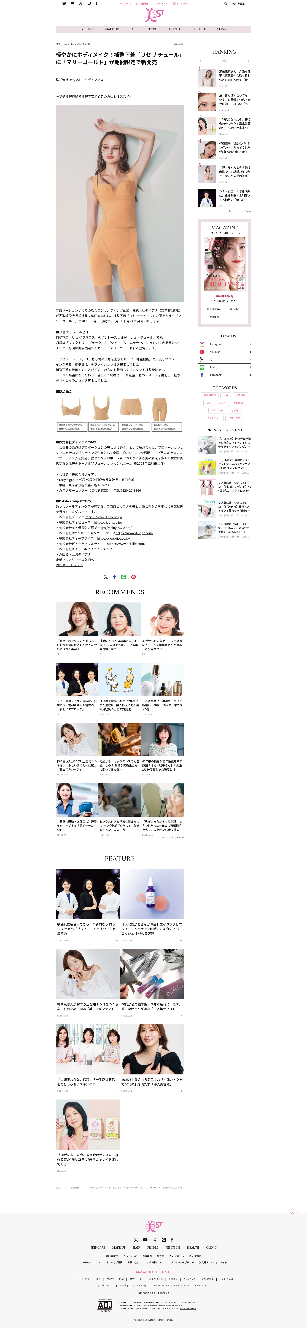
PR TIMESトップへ (69, 565)
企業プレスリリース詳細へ (75, 559)
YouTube (215, 351)
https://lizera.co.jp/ (108, 522)
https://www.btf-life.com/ (126, 543)
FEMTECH (176, 29)
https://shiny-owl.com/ (114, 527)
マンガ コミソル (105, 1285)
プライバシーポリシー (182, 1262)
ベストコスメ (161, 3)
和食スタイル (156, 1279)
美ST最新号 (142, 3)
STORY (110, 1279)
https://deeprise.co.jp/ (113, 538)
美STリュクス (180, 3)
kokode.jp (142, 1285)
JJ (75, 1279)
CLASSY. (86, 1279)
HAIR (133, 29)
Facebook (216, 374)
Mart (121, 1279)
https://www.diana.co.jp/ (103, 517)
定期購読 (214, 317)
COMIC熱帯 (208, 1279)
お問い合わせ (135, 1262)
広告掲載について (156, 1262)
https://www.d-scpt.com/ (134, 533)
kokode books (181, 1285)
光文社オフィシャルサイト (213, 1262)
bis (141, 1279)
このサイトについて (90, 1262)
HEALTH (200, 29)
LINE (213, 367)
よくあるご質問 (114, 1262)
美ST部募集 (238, 3)
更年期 (160, 1255)
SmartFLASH (190, 1279)
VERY (98, 1279)
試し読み (234, 309)
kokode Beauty (161, 1285)
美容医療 (147, 1255)
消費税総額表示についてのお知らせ (153, 1292)
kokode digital (202, 1285)
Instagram (216, 344)
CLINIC (222, 29)
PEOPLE (152, 29)
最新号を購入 (214, 309)
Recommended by (169, 837)
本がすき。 (125, 1285)
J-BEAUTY (125, 3)
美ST (132, 1279)
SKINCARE (87, 29)
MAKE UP (112, 29)
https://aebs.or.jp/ (188, 1308)
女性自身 (173, 1279)
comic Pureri (226, 1279)
